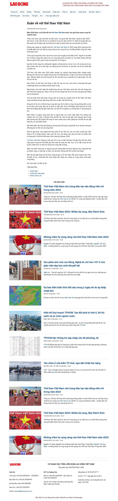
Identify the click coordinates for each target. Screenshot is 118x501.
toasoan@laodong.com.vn (23, 491)
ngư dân (54, 372)
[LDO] (25, 195)
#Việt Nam (34, 171)
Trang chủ (14, 12)
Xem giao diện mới (52, 16)
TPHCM (82, 325)
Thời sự (64, 12)
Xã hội (22, 12)
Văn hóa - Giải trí (94, 12)
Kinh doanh (46, 12)
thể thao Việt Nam (58, 33)
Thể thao (37, 12)
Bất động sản (15, 16)
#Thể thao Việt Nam (37, 173)
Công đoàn (82, 12)
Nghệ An (47, 272)
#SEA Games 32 (36, 176)
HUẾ (45, 370)
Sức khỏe (25, 16)
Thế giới (34, 16)
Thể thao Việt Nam (33, 140)
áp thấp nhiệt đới (68, 298)
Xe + (41, 16)
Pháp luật (56, 12)
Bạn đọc (73, 12)
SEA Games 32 (65, 199)
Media (29, 12)
